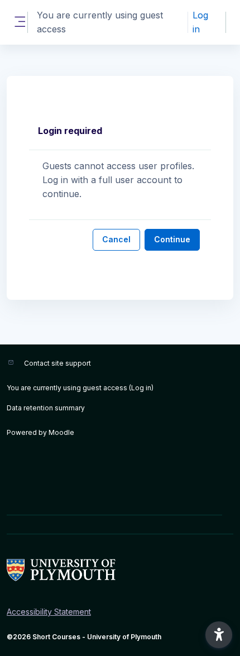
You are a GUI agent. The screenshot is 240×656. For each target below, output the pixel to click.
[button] (218, 634)
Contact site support (57, 363)
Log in (200, 22)
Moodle (61, 432)
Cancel (116, 239)
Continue (172, 239)
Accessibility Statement (49, 611)
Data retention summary (46, 408)
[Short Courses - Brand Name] (120, 570)
